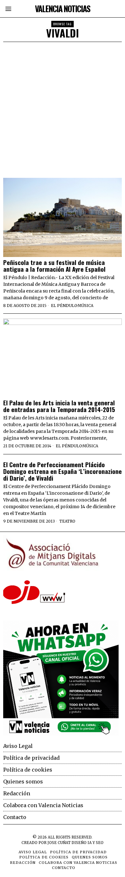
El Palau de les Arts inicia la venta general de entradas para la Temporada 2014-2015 (59, 406)
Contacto (14, 817)
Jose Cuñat (59, 842)
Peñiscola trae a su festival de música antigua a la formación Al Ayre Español (54, 265)
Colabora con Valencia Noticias (43, 805)
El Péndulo (64, 305)
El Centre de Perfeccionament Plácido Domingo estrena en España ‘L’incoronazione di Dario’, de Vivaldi (62, 471)
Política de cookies (27, 769)
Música (85, 305)
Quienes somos (23, 781)
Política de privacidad (31, 758)
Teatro (67, 521)
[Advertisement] (62, 107)
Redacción (16, 793)
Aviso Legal (18, 746)
